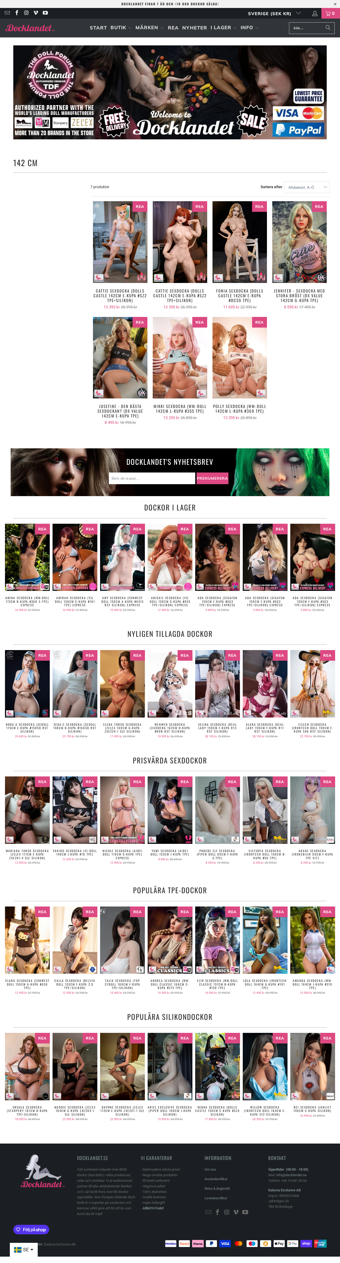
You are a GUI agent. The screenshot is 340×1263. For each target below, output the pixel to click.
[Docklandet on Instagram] (26, 13)
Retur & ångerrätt (217, 1189)
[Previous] (10, 568)
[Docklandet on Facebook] (16, 13)
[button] (121, 28)
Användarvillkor (216, 1179)
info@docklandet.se (291, 1175)
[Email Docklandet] (7, 13)
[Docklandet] (29, 28)
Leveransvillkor (216, 1198)
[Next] (329, 568)
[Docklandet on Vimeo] (36, 13)
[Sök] (328, 28)
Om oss (210, 1169)
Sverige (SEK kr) (270, 13)
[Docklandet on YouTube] (45, 13)
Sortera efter (271, 187)
